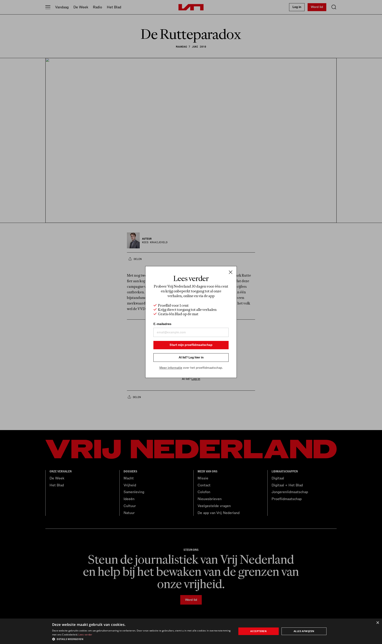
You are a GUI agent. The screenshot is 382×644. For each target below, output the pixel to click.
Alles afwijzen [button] (304, 631)
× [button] (377, 622)
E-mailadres (162, 324)
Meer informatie (170, 368)
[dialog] (191, 631)
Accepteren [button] (258, 631)
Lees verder (85, 634)
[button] (141, 639)
